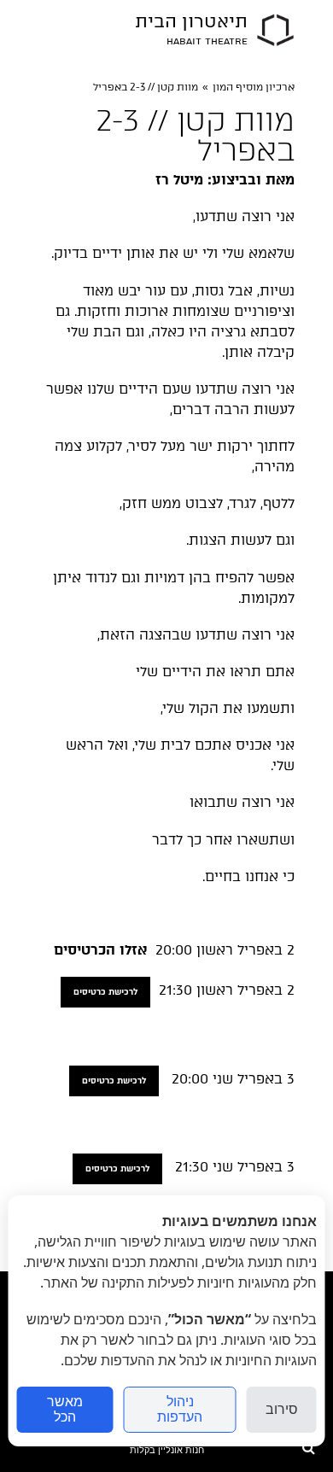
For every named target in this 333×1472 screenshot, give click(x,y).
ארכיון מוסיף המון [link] (254, 87)
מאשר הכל (65, 1409)
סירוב (282, 1409)
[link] (275, 30)
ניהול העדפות (179, 1409)
